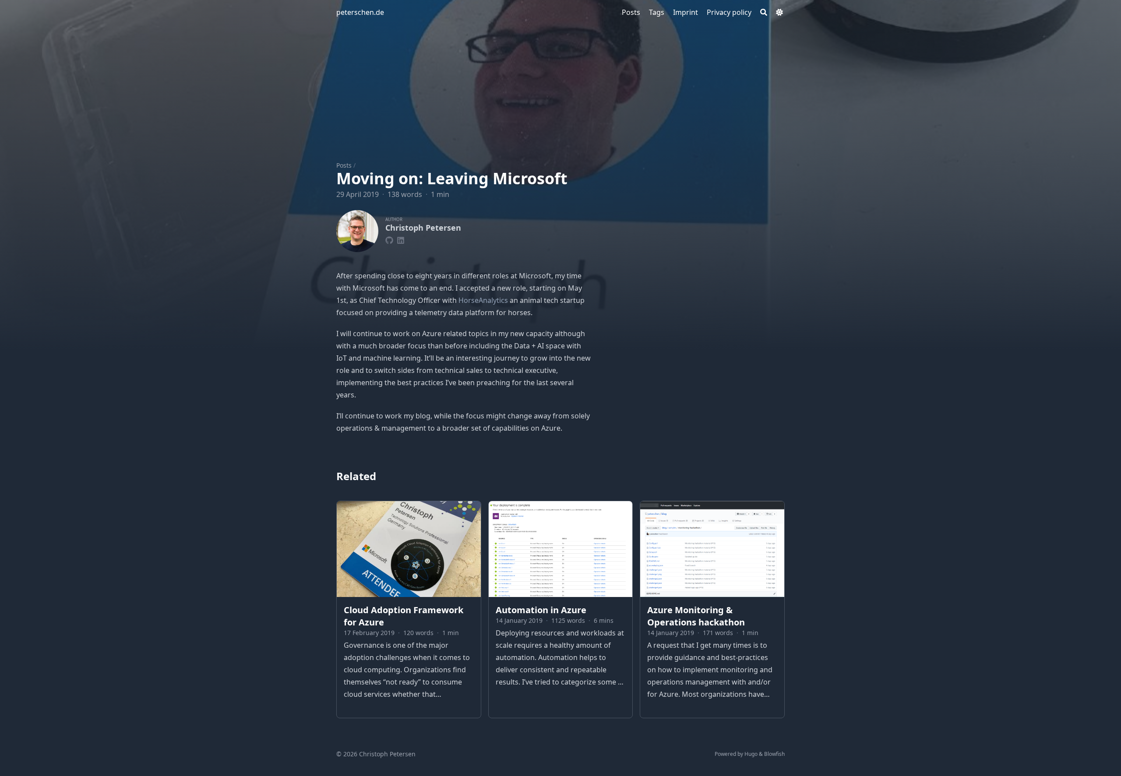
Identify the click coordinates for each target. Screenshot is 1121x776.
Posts (344, 165)
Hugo (751, 754)
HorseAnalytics (483, 300)
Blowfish (774, 754)
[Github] (389, 239)
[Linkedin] (401, 239)
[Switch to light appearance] (779, 12)
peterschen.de (360, 12)
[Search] (763, 12)
